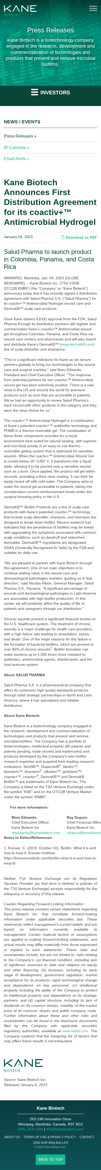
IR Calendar (15, 147)
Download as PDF (81, 237)
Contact (87, 1137)
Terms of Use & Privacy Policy (50, 1137)
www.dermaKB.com (77, 344)
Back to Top (50, 1159)
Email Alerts (15, 158)
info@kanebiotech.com (65, 1129)
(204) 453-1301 (30, 1129)
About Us (12, 1137)
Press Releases (18, 136)
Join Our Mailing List (50, 1143)
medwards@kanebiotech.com (36, 833)
